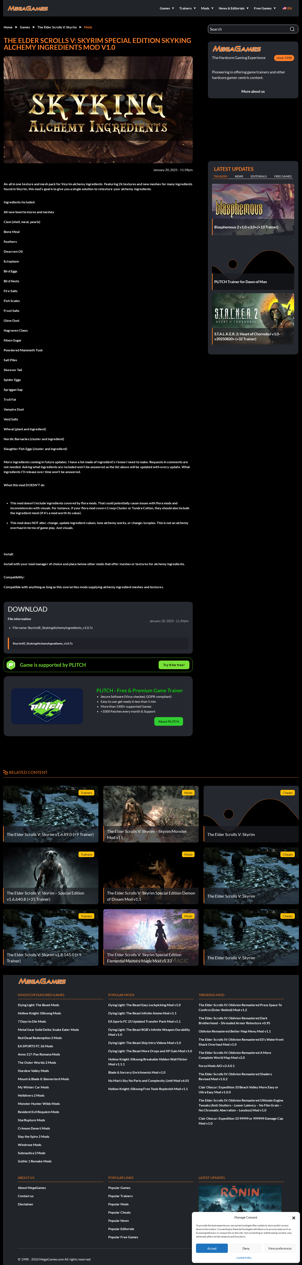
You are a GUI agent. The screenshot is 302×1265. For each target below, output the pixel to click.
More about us (253, 91)
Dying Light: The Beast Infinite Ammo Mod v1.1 (142, 1013)
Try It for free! (174, 665)
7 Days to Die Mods (32, 1021)
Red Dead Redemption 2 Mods (40, 1038)
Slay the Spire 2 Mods (33, 1136)
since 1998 (284, 58)
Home (8, 27)
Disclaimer (25, 1204)
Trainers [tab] (220, 176)
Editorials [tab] (259, 176)
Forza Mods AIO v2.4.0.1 (217, 1066)
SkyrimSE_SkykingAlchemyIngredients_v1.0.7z (43, 643)
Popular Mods (118, 1204)
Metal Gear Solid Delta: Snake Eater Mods (48, 1029)
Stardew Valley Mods (33, 1071)
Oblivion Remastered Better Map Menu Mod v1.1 (235, 1031)
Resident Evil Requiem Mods (38, 1112)
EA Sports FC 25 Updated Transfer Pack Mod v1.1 (144, 1021)
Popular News (118, 1220)
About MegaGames (32, 1188)
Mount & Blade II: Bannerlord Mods (43, 1079)
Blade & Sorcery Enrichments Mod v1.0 (136, 1072)
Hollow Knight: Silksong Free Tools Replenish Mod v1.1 (148, 1089)
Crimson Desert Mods (34, 1128)
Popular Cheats (119, 1212)
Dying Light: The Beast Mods (38, 1005)
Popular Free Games (123, 1237)
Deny (246, 1248)
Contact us (25, 1196)
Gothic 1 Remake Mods (35, 1161)
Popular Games (119, 1188)
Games (25, 27)
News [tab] (239, 176)
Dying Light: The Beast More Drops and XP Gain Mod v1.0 (150, 1051)
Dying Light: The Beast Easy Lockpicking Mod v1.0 (144, 1005)
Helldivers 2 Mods (31, 1095)
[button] (294, 1217)
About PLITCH (168, 721)
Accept (212, 1248)
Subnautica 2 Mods (31, 1153)
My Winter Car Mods (33, 1087)
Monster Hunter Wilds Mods (39, 1103)
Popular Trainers (120, 1196)
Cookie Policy (243, 1257)
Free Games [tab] (283, 176)
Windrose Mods (29, 1145)
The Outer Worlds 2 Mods (37, 1062)
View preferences (280, 1248)
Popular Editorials (121, 1229)
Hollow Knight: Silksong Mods (39, 1013)
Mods (88, 27)
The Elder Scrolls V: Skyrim (57, 27)
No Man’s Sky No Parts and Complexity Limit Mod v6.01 (148, 1080)
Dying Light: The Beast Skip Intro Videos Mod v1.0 (144, 1043)
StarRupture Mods (31, 1120)
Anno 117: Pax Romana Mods (39, 1054)
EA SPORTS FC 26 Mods (35, 1046)
